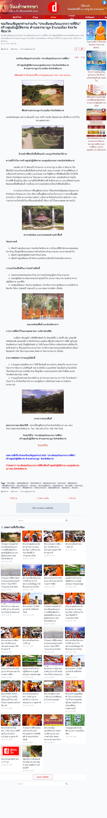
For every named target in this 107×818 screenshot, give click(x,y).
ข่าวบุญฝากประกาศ (28, 49)
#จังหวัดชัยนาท (36, 483)
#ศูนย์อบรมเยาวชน (49, 483)
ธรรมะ (53, 17)
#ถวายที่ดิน (11, 483)
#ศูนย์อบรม (65, 488)
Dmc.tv (5, 49)
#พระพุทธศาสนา (22, 486)
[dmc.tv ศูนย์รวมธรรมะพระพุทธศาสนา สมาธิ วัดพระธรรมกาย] (53, 7)
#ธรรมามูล (61, 483)
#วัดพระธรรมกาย (40, 488)
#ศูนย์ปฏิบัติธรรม (22, 483)
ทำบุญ (35, 17)
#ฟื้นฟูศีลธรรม (27, 488)
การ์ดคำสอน (71, 17)
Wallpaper (90, 17)
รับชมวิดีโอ (43, 445)
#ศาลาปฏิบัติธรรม (44, 486)
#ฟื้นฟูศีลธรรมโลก (8, 486)
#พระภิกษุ (5, 488)
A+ (82, 48)
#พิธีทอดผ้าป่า (72, 483)
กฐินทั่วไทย (17, 17)
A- (76, 49)
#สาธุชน (33, 486)
